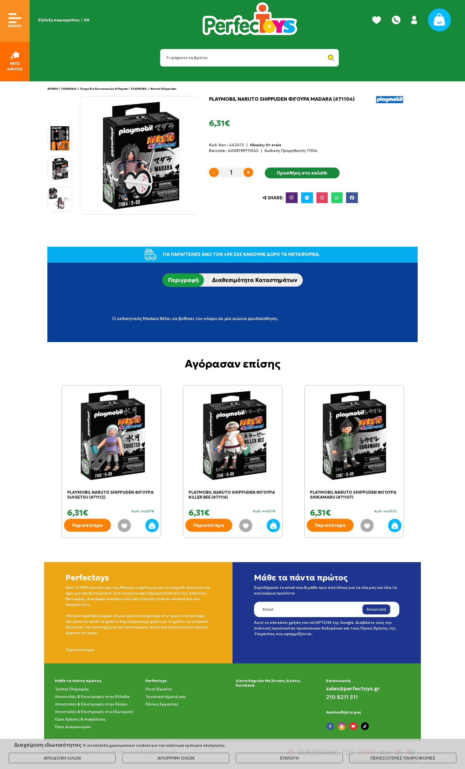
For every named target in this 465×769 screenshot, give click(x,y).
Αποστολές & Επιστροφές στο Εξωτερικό (94, 711)
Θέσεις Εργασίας (161, 704)
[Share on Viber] (292, 197)
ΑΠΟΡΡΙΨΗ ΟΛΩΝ (175, 758)
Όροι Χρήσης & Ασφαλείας (80, 719)
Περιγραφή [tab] (183, 280)
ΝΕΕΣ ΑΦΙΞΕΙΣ (15, 66)
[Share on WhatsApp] (337, 197)
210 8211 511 (342, 697)
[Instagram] (322, 197)
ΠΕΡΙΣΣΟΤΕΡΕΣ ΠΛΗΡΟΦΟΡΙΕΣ (403, 758)
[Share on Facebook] (352, 197)
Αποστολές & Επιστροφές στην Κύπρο (91, 704)
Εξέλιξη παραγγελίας (59, 20)
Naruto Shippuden (163, 89)
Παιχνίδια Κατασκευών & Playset (104, 89)
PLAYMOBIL (139, 89)
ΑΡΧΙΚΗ (52, 89)
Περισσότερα (87, 525)
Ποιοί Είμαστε (158, 689)
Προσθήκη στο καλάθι (302, 173)
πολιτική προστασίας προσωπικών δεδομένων (298, 628)
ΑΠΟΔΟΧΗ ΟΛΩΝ (62, 758)
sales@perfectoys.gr (353, 688)
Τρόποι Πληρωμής (72, 689)
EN (86, 20)
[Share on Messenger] (307, 197)
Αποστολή (376, 609)
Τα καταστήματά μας (165, 696)
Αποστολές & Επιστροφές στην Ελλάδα (92, 696)
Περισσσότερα (80, 649)
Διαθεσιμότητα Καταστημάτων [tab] (254, 280)
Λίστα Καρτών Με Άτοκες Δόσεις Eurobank (268, 683)
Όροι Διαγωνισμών (73, 726)
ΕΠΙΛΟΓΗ (289, 758)
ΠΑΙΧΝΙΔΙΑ (68, 89)
